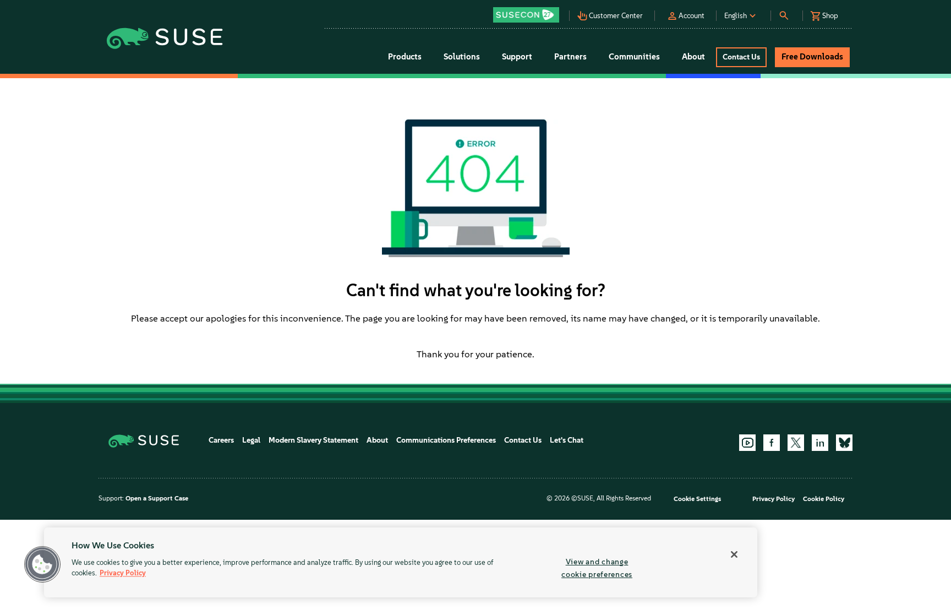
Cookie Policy (823, 499)
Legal (251, 440)
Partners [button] (570, 57)
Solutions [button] (462, 57)
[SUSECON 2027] (526, 15)
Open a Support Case (156, 498)
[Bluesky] (844, 442)
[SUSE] (148, 440)
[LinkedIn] (820, 442)
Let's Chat (566, 440)
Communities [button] (634, 57)
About (377, 440)
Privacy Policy (773, 499)
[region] (400, 562)
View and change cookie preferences (596, 568)
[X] (796, 442)
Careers (221, 440)
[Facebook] (771, 442)
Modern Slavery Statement (313, 440)
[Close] (734, 554)
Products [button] (405, 57)
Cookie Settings (697, 499)
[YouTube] (747, 442)
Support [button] (517, 57)
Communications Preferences (446, 440)
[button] (529, 11)
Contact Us (523, 440)
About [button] (693, 57)
